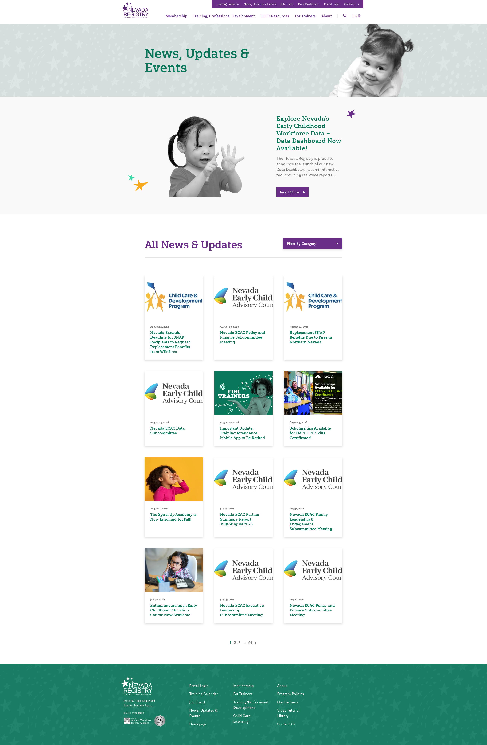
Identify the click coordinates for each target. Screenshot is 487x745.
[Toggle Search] (345, 16)
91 (250, 642)
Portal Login (332, 4)
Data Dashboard (308, 4)
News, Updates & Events (260, 4)
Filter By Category (301, 243)
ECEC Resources (275, 16)
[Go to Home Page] (134, 10)
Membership (176, 16)
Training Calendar (227, 4)
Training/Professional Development (224, 16)
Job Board (287, 4)
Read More (290, 192)
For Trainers (305, 16)
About (326, 16)
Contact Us (351, 4)
